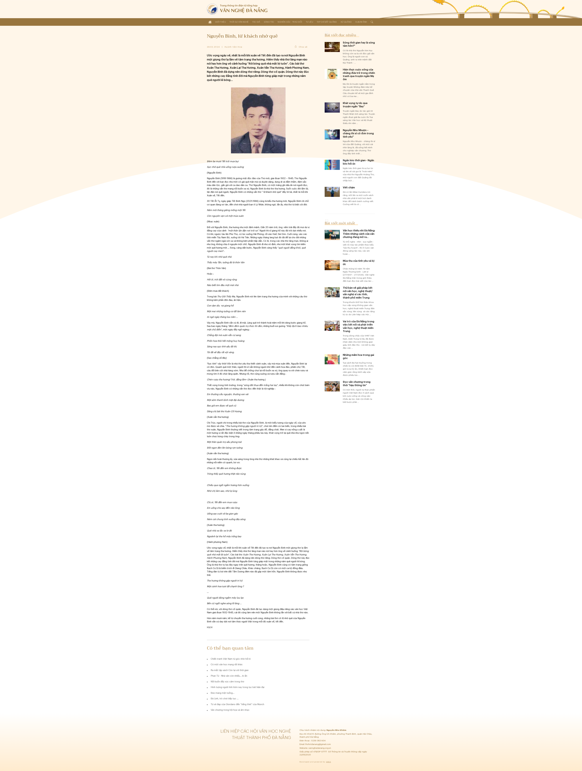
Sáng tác (269, 22)
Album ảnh (361, 22)
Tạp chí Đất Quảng (327, 22)
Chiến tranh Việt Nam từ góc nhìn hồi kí (231, 659)
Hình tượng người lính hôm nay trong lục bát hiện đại (237, 687)
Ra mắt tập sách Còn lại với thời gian (230, 670)
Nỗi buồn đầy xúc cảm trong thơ (227, 682)
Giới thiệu (220, 22)
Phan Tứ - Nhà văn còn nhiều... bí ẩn (229, 676)
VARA (328, 762)
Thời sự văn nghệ (239, 22)
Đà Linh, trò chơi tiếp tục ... (225, 699)
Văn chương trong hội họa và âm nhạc (230, 710)
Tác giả (256, 22)
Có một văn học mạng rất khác (227, 664)
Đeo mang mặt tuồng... (222, 693)
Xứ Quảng (346, 22)
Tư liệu (309, 22)
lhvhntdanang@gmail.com (318, 744)
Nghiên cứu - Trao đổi (290, 22)
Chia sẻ (303, 47)
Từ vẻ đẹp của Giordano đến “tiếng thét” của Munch (237, 704)
